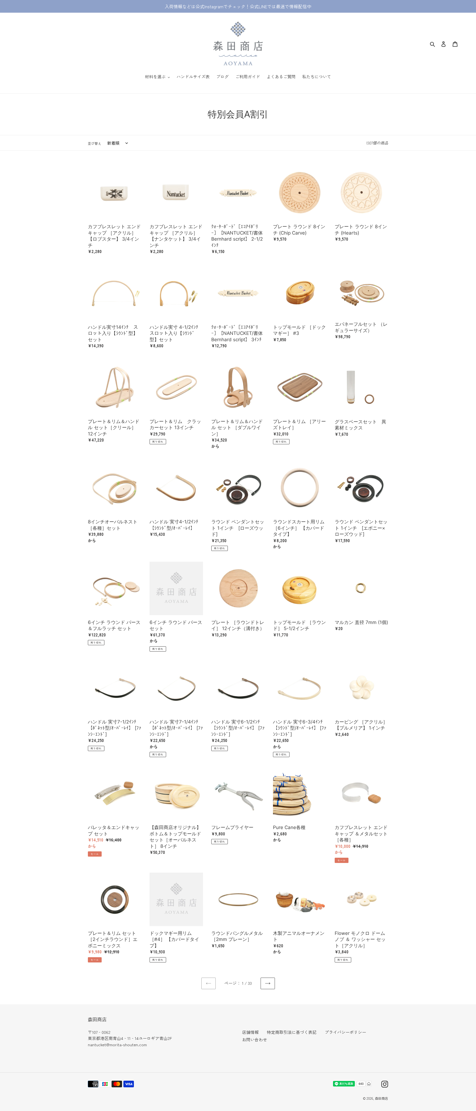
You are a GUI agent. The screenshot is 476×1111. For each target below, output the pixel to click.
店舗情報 (250, 1032)
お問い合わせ (254, 1039)
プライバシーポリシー (345, 1032)
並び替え (94, 143)
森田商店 (381, 1098)
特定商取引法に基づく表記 (292, 1032)
